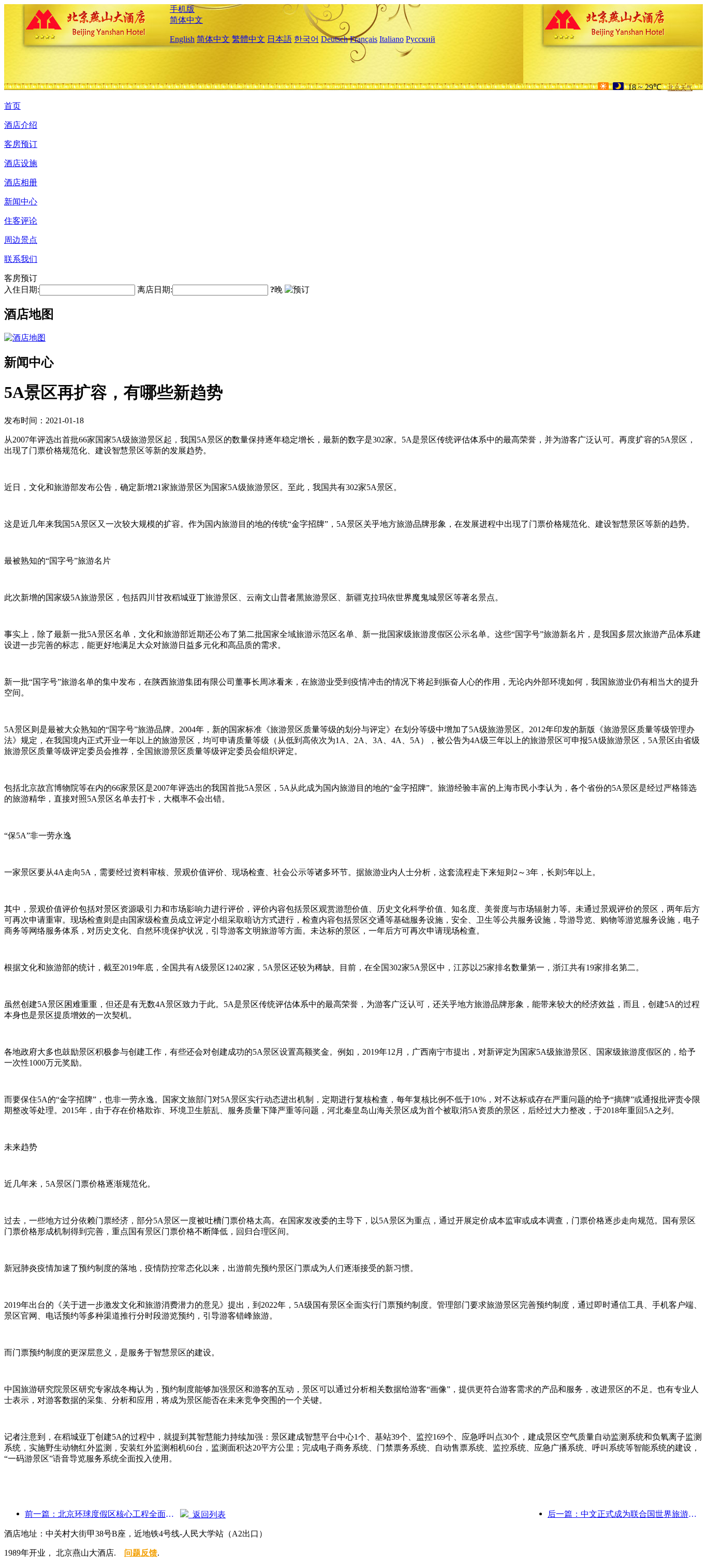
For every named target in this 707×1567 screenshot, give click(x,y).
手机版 (182, 9)
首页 (12, 105)
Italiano (391, 39)
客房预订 (20, 144)
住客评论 (20, 220)
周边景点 (20, 239)
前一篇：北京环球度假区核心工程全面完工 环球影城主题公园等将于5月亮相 (102, 1514)
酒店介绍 (20, 125)
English (182, 39)
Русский (420, 39)
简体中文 (186, 20)
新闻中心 (20, 201)
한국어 (306, 39)
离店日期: (154, 289)
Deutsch (334, 39)
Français (363, 39)
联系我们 (20, 259)
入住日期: (21, 289)
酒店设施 (20, 163)
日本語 (279, 39)
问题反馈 (140, 1552)
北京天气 (680, 88)
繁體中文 (248, 39)
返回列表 (207, 1514)
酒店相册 (20, 182)
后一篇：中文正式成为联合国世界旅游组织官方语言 (625, 1514)
